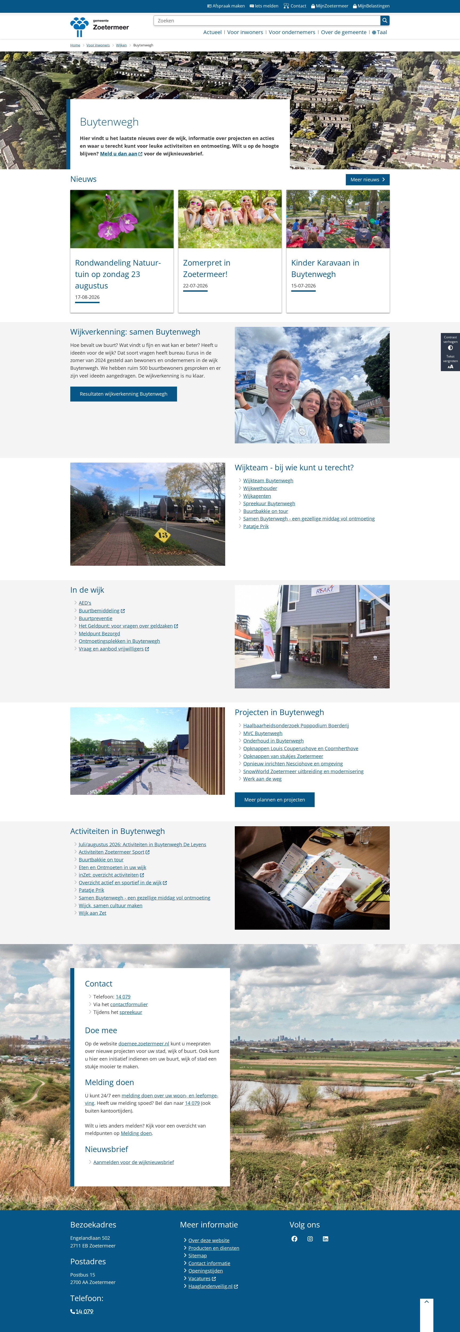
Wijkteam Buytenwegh (268, 480)
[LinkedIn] (325, 1239)
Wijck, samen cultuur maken (110, 905)
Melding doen (136, 1133)
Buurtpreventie (95, 618)
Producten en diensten (213, 1248)
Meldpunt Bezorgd (99, 633)
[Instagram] (310, 1239)
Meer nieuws (365, 179)
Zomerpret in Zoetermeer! (207, 268)
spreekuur (131, 1012)
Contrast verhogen (450, 339)
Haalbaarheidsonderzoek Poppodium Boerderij (296, 725)
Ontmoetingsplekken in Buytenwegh (119, 641)
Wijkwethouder (260, 488)
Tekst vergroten (450, 358)
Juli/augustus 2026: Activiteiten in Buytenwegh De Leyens (142, 844)
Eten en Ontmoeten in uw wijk (112, 867)
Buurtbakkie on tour (265, 511)
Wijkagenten (257, 496)
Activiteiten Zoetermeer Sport (111, 852)
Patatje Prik (256, 526)
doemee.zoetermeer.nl (143, 1043)
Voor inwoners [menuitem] (245, 32)
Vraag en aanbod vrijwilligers (111, 648)
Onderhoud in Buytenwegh (273, 740)
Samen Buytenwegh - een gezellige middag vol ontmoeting (309, 518)
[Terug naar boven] (426, 1315)
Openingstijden (205, 1270)
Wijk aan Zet (92, 913)
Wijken (121, 45)
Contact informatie (209, 1263)
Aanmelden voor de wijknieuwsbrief (133, 1162)
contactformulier (129, 1004)
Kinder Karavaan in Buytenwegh (325, 268)
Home (75, 45)
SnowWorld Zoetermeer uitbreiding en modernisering (303, 771)
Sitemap (197, 1255)
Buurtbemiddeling (99, 610)
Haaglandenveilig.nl (210, 1286)
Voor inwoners (98, 45)
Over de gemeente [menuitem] (344, 32)
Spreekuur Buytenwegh (269, 503)
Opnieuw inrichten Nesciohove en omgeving (293, 763)
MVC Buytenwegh (262, 733)
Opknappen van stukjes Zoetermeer (283, 756)
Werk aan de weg (262, 779)
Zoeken (384, 20)
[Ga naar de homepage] (99, 27)
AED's (85, 603)
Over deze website (208, 1240)
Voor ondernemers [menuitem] (292, 32)
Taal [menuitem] (382, 32)
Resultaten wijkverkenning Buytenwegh (123, 394)
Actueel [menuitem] (212, 32)
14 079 (123, 996)
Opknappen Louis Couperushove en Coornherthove (300, 748)
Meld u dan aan (118, 153)
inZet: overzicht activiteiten (109, 875)
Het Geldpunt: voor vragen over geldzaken (126, 626)
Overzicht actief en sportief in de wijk (120, 882)
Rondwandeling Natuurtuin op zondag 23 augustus (118, 274)
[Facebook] (294, 1239)
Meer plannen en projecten (274, 799)
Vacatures (199, 1278)
